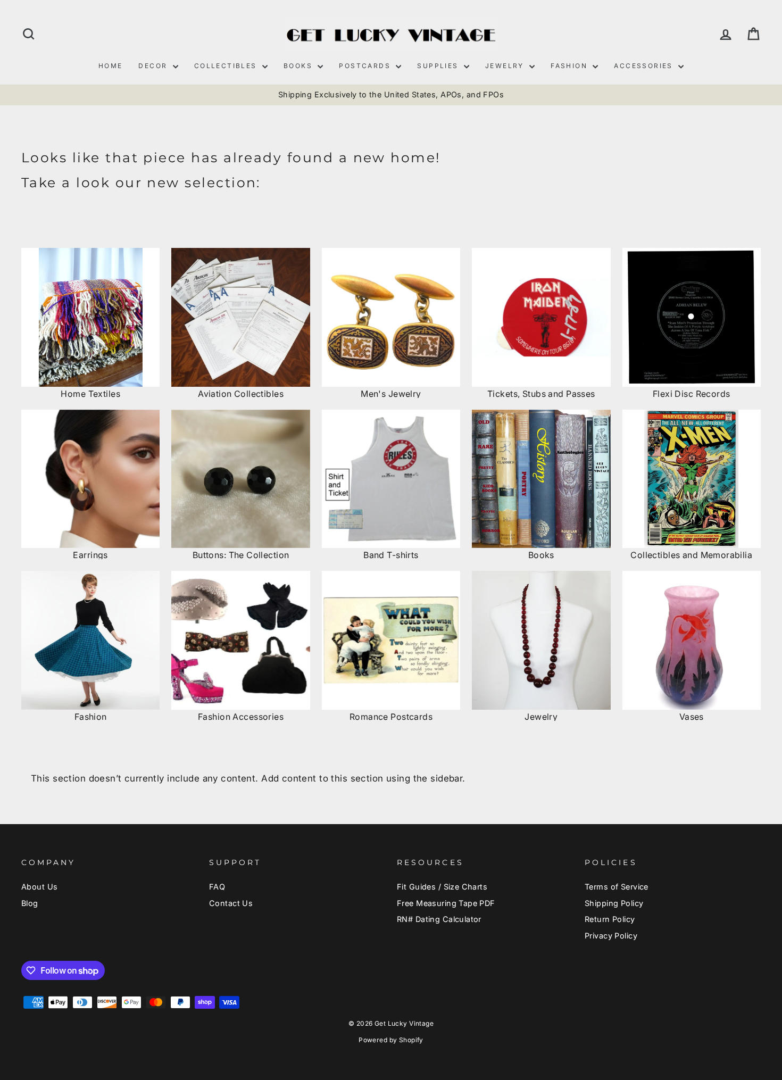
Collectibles (227, 66)
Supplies (439, 66)
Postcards (366, 66)
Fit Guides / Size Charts (442, 886)
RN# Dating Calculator (439, 919)
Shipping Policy (614, 903)
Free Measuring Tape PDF (446, 903)
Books (299, 66)
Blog (29, 903)
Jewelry (506, 66)
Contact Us (231, 903)
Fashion (570, 66)
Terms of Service (616, 886)
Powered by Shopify (391, 1040)
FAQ (217, 886)
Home (110, 66)
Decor (154, 66)
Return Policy (610, 919)
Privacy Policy (611, 935)
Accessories (645, 66)
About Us (39, 886)
